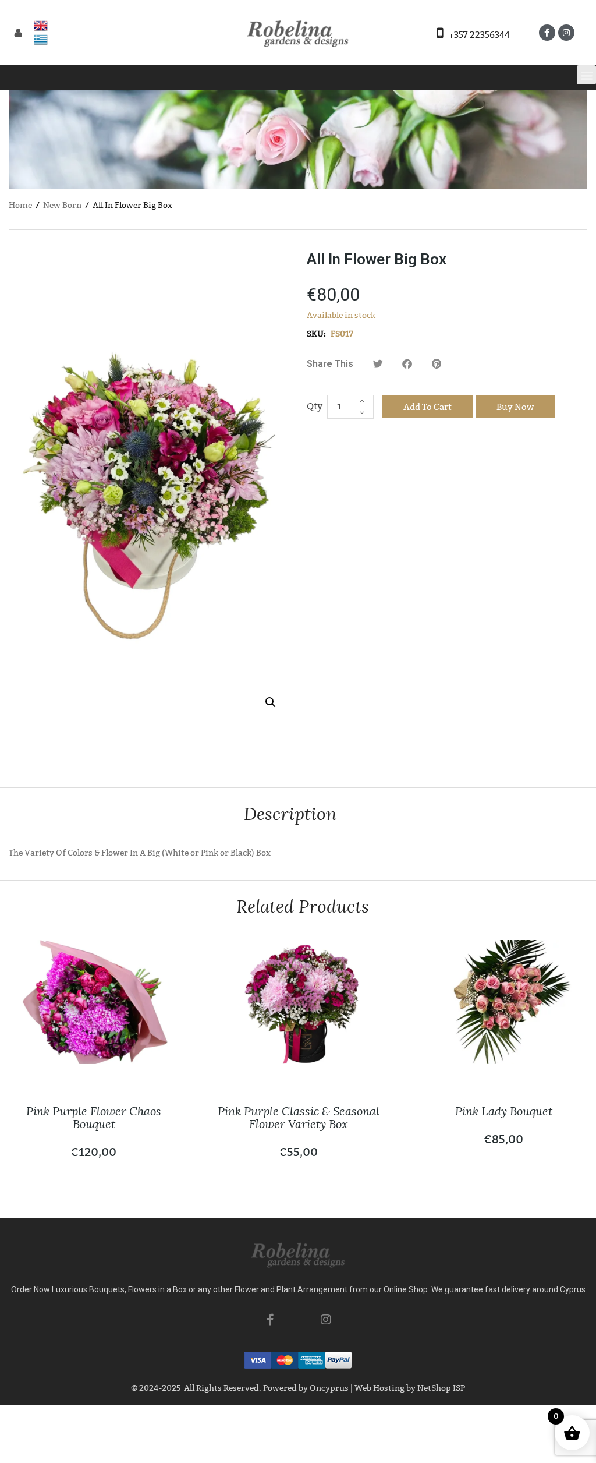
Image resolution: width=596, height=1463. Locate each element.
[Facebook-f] (547, 32)
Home (20, 205)
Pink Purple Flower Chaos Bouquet (93, 1117)
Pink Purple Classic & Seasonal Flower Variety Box (298, 1117)
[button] (586, 74)
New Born (62, 205)
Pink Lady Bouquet (503, 1111)
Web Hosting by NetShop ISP (409, 1388)
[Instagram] (566, 32)
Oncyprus (329, 1388)
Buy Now (515, 407)
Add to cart (427, 407)
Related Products (302, 906)
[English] (41, 26)
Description (290, 814)
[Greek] (41, 40)
